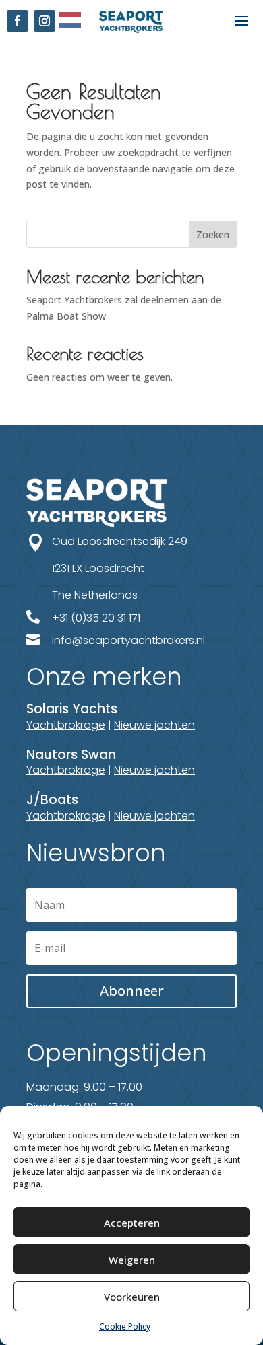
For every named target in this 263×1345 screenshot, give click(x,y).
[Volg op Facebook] (17, 21)
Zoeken (212, 234)
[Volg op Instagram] (44, 21)
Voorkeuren (132, 1296)
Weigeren (132, 1259)
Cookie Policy (124, 1326)
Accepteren (132, 1222)
